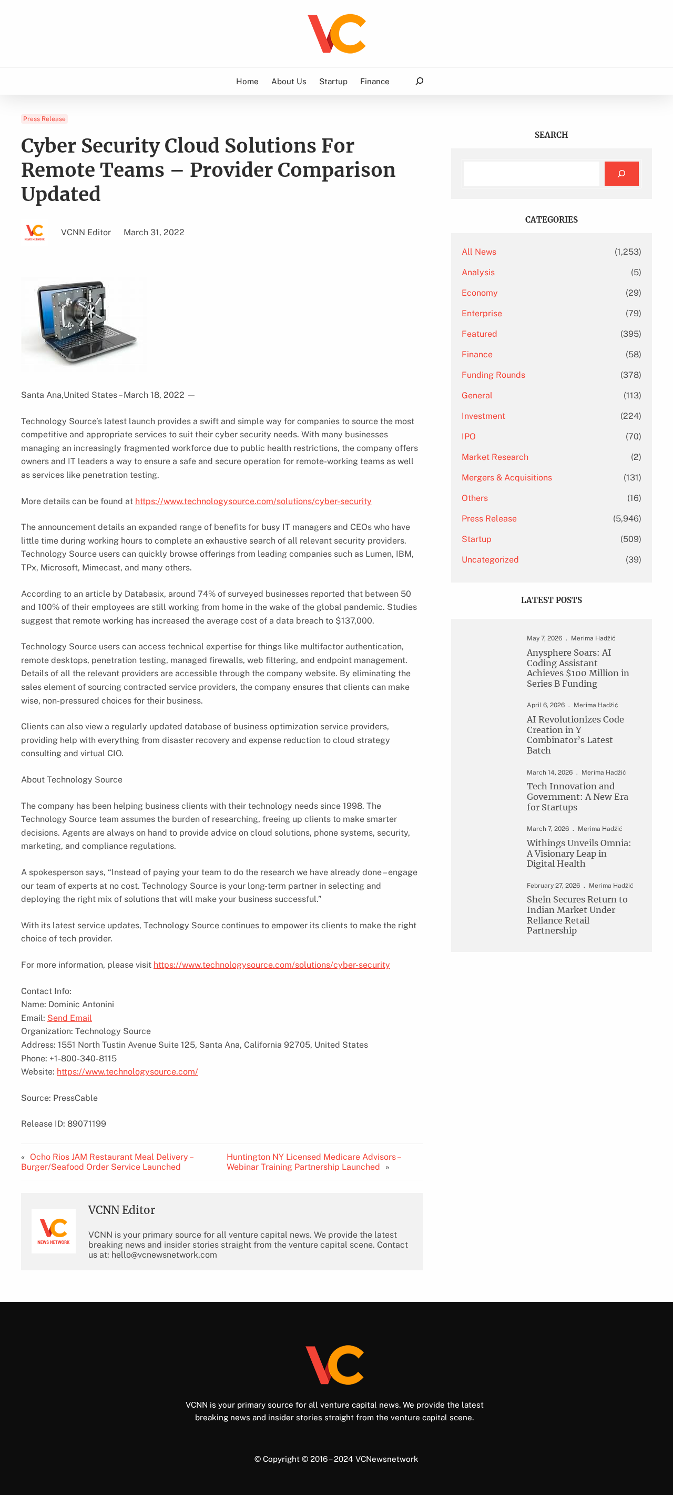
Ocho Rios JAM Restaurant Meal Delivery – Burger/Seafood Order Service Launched (106, 1162)
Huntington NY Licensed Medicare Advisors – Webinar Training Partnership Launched (313, 1162)
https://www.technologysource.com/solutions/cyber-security (253, 501)
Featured (479, 334)
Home (247, 81)
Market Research (495, 457)
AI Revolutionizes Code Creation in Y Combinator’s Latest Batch (575, 735)
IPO (469, 437)
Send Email (69, 1018)
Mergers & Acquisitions (507, 478)
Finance (477, 354)
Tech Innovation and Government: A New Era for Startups (577, 796)
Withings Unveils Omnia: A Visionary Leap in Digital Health (579, 853)
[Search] (622, 174)
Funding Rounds (493, 375)
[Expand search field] (419, 81)
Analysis (478, 272)
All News (479, 252)
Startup (477, 539)
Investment (483, 416)
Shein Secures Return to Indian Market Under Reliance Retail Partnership (577, 915)
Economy (480, 293)
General (477, 395)
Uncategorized (490, 560)
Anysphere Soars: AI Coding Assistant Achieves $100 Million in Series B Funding (578, 668)
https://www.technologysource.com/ (127, 1072)
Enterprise (482, 313)
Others (475, 498)
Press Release (44, 119)
